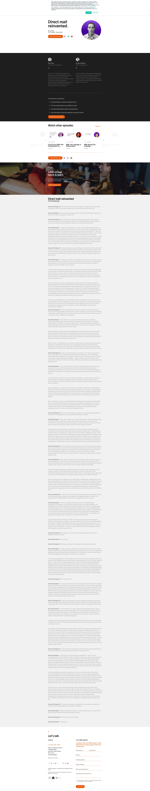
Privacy (49, 769)
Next (126, 140)
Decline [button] (95, 12)
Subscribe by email (55, 158)
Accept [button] (89, 12)
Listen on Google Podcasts (71, 36)
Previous (24, 140)
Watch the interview (55, 36)
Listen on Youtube (71, 157)
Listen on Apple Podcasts (64, 36)
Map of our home (53, 757)
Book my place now (54, 185)
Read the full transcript (56, 116)
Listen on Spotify (68, 36)
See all (97, 126)
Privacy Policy (91, 6)
